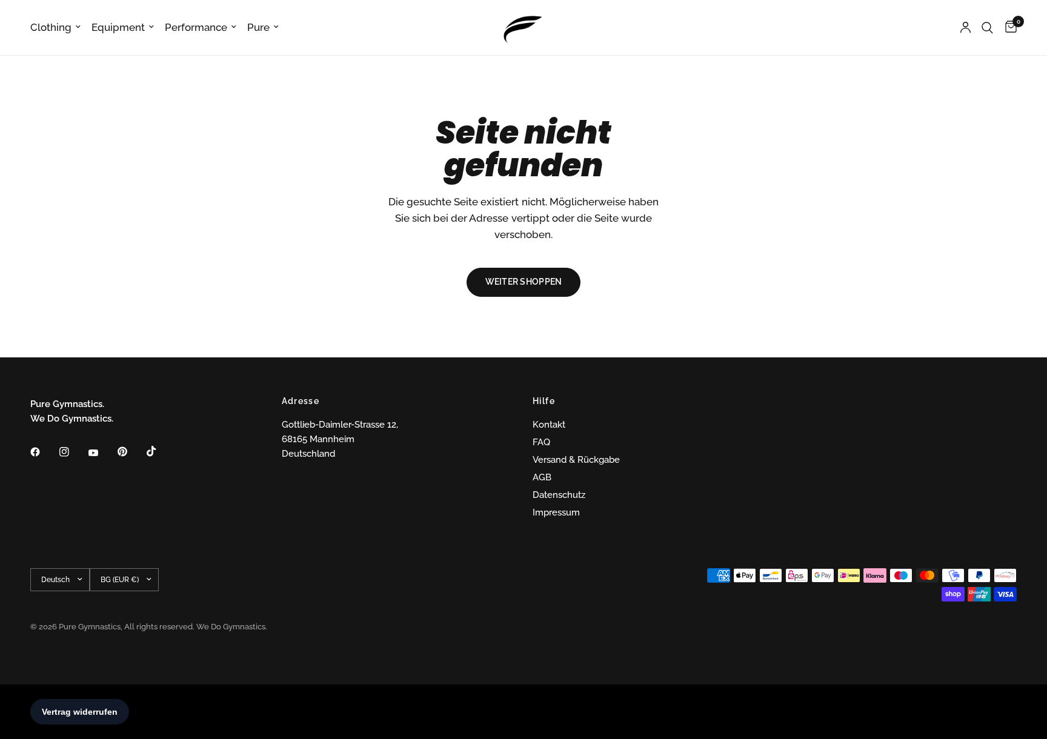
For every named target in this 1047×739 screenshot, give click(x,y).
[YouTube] (101, 453)
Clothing (50, 27)
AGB (542, 477)
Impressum (556, 512)
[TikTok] (160, 451)
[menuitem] (58, 27)
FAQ (541, 442)
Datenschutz (559, 494)
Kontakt (549, 424)
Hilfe (544, 401)
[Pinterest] (131, 451)
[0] (1008, 27)
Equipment (118, 27)
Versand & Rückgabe (576, 459)
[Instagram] (72, 452)
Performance (196, 27)
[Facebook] (43, 452)
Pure (258, 27)
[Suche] (987, 27)
